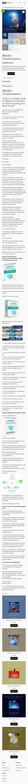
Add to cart (11, 73)
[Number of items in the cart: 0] (24, 2)
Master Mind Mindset (14, 719)
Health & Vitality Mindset (14, 686)
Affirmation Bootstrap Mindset (14, 620)
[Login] (20, 2)
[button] (23, 12)
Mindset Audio (9, 7)
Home (3, 7)
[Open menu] (16, 3)
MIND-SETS (9, 2)
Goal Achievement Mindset (14, 653)
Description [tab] (7, 81)
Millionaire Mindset (14, 751)
